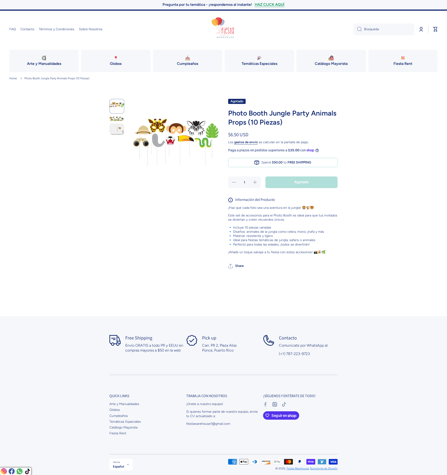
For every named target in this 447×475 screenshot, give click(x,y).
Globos (114, 410)
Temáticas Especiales (125, 422)
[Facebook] (11, 471)
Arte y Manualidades (124, 404)
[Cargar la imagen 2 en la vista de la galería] (116, 118)
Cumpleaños (118, 416)
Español (118, 466)
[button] (435, 29)
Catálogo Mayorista (123, 427)
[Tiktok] (27, 471)
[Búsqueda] (358, 29)
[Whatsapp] (19, 471)
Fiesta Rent (117, 433)
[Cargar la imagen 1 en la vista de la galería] (116, 106)
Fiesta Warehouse (298, 468)
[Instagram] (3, 471)
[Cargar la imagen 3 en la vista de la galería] (116, 129)
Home (13, 78)
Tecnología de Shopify (324, 468)
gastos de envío (246, 142)
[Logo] (223, 29)
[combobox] (384, 29)
